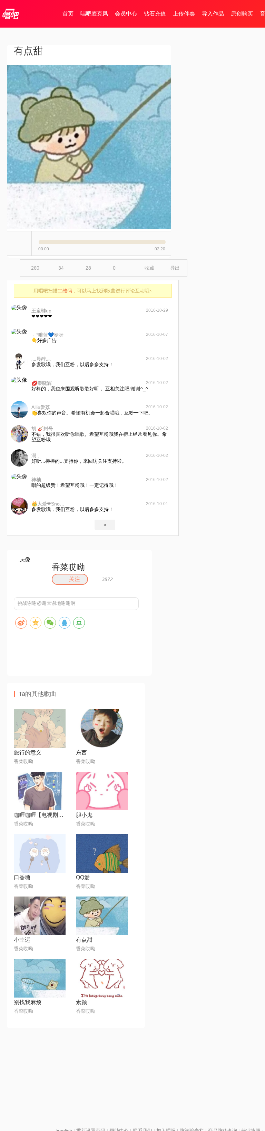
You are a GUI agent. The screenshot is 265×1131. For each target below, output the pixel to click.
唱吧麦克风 (94, 14)
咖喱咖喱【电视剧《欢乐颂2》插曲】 (40, 815)
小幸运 (22, 940)
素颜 (81, 1002)
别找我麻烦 (27, 1002)
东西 (81, 752)
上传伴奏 (184, 14)
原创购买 (242, 14)
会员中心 (126, 14)
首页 (67, 14)
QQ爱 (83, 877)
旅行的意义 (27, 752)
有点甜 (84, 940)
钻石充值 (155, 14)
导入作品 (213, 14)
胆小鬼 (84, 815)
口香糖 (22, 877)
